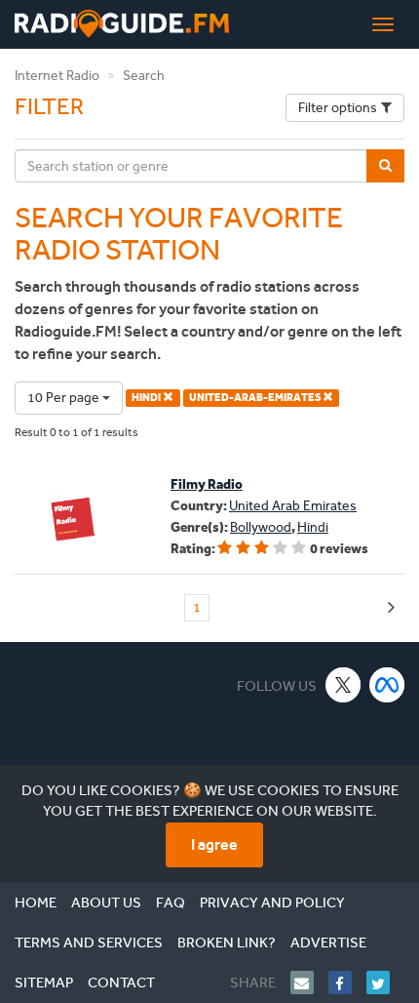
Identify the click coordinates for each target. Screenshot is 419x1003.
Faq (170, 902)
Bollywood (260, 527)
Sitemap (44, 982)
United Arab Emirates (293, 506)
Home (36, 902)
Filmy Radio (207, 484)
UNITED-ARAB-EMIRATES (256, 397)
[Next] (391, 608)
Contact (121, 982)
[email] (309, 982)
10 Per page (64, 397)
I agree (214, 844)
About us (106, 902)
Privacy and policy (272, 902)
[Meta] (387, 684)
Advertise (328, 942)
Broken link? (226, 942)
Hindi (312, 527)
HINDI (147, 397)
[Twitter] (385, 982)
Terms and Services (89, 942)
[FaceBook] (347, 982)
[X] (343, 684)
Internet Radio (57, 75)
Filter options (337, 108)
